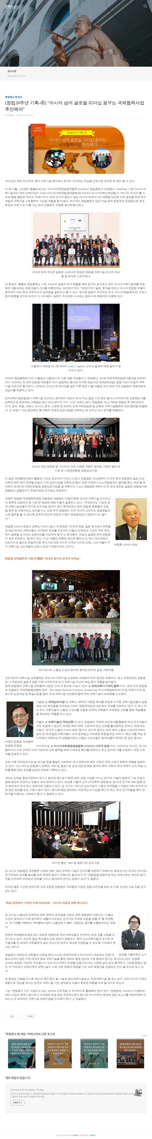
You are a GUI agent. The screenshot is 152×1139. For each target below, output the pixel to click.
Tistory (92, 1135)
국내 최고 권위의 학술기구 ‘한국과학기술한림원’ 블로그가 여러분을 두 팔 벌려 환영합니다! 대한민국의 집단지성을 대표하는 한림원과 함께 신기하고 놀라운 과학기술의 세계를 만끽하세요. (71, 1095)
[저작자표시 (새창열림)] (37, 1016)
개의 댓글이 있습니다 (17, 1078)
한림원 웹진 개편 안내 (16, 76)
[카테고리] (11, 6)
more (144, 1035)
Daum (75, 1135)
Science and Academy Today (27, 1089)
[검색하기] (145, 6)
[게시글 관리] (20, 1016)
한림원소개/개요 (13, 97)
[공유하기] (16, 1016)
